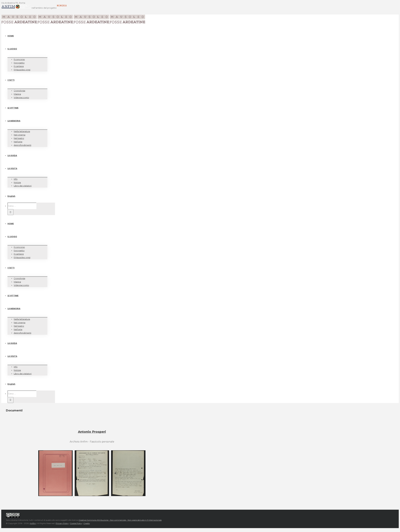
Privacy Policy (62, 523)
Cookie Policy (76, 523)
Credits (86, 523)
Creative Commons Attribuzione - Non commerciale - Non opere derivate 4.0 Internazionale (120, 520)
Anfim (33, 523)
